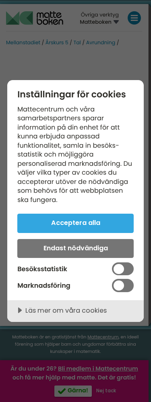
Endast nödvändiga (75, 248)
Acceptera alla (75, 222)
